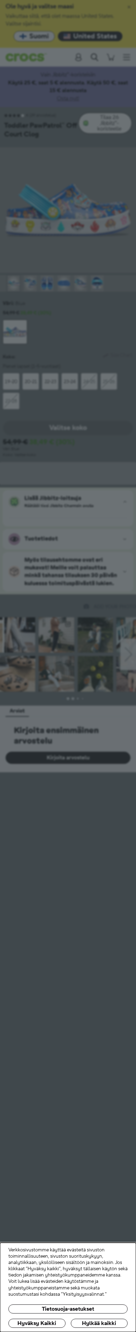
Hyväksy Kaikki (36, 1323)
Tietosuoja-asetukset (68, 1308)
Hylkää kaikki (99, 1323)
